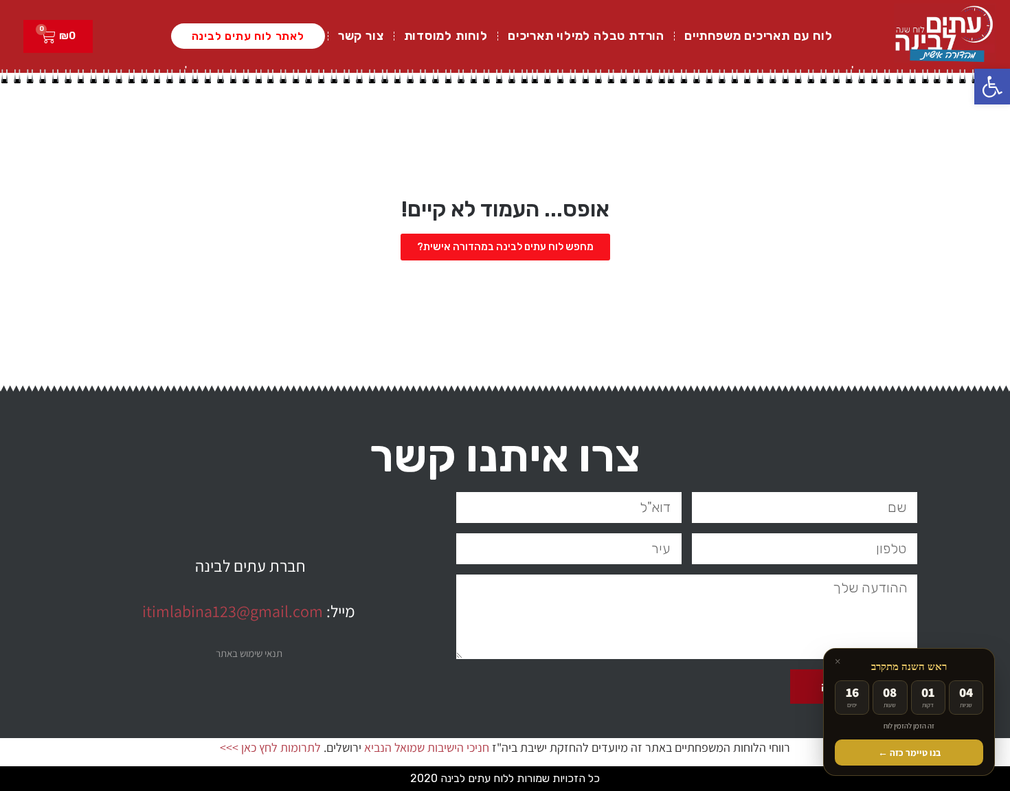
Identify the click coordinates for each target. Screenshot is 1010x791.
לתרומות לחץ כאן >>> (270, 747)
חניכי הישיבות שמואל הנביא (426, 747)
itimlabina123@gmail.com (232, 611)
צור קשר (361, 35)
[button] (992, 86)
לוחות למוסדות (446, 35)
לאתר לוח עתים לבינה (248, 36)
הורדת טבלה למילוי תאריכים (586, 35)
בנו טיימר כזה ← (909, 752)
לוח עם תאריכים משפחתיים (758, 35)
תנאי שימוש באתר (249, 653)
